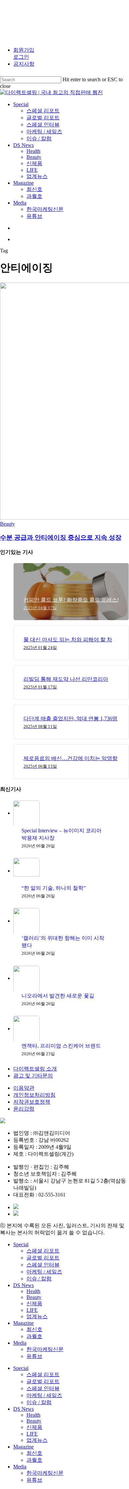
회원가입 (23, 50)
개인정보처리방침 (34, 1095)
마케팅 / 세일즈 (44, 1271)
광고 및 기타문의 (33, 1075)
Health (33, 1291)
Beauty (7, 524)
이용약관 (23, 1088)
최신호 (34, 1329)
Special (20, 1244)
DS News (23, 1285)
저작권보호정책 (31, 1102)
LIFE (32, 1310)
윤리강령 (23, 1109)
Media (19, 1343)
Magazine (23, 1323)
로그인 (21, 57)
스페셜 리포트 (43, 1251)
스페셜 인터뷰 (43, 1264)
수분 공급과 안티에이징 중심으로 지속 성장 (60, 537)
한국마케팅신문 (45, 1349)
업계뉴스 (37, 1316)
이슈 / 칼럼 (39, 1278)
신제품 (34, 1303)
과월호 (34, 1336)
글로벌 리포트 (43, 1258)
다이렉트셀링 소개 (35, 1068)
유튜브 (34, 1356)
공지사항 (23, 64)
